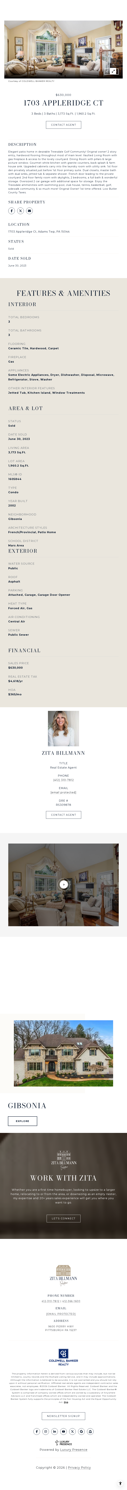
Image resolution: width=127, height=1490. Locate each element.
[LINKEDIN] (54, 1431)
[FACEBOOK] (36, 1431)
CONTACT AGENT (63, 814)
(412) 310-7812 (63, 780)
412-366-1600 (71, 1301)
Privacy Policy (79, 1467)
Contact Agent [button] (63, 124)
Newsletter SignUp (63, 1416)
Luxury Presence (73, 1450)
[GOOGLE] (81, 1431)
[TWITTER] (72, 1431)
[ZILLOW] (90, 1431)
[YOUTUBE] (63, 1431)
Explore (22, 1121)
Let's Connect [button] (63, 1218)
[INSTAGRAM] (45, 1431)
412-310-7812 (51, 1301)
